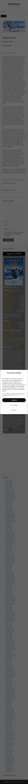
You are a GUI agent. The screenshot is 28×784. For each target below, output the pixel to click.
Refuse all (14, 410)
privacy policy (14, 395)
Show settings (14, 405)
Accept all (14, 400)
